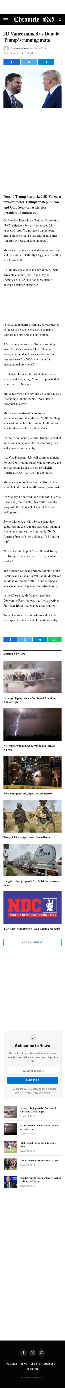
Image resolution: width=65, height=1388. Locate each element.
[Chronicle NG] (34, 19)
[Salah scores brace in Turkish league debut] (10, 1147)
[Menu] (5, 20)
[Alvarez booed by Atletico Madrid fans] (10, 1164)
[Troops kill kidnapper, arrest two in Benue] (32, 816)
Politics (11, 1364)
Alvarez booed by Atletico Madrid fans (39, 1160)
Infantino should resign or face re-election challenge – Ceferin (40, 1179)
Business (49, 1364)
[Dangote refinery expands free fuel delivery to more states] (32, 860)
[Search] (60, 20)
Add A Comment (32, 942)
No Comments (13, 53)
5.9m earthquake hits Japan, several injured (27, 793)
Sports (35, 1364)
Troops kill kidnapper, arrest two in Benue (26, 837)
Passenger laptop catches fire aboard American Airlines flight (29, 700)
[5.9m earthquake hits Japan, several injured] (32, 772)
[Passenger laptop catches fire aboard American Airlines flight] (32, 677)
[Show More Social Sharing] (58, 62)
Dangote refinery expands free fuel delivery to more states (31, 883)
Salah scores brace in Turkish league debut (37, 1144)
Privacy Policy (31, 1092)
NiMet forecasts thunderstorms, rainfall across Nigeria (29, 747)
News (23, 1364)
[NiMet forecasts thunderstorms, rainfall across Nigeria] (32, 724)
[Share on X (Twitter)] (29, 62)
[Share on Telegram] (46, 62)
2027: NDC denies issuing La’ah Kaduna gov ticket (31, 929)
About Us (33, 1369)
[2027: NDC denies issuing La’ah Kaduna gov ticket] (32, 907)
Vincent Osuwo (21, 48)
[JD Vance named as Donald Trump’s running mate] (32, 89)
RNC (6, 620)
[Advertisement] (32, 151)
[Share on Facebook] (11, 62)
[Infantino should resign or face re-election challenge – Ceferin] (10, 1182)
